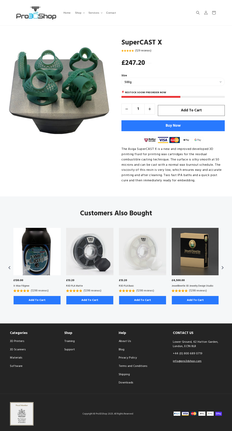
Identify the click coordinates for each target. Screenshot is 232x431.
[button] (79, 13)
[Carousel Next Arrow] (222, 267)
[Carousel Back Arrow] (9, 267)
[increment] (150, 109)
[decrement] (127, 109)
